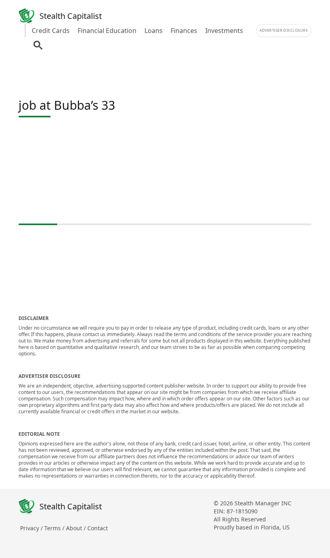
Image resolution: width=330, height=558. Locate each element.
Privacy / (32, 528)
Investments (224, 30)
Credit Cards (51, 30)
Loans (153, 30)
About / (76, 528)
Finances (184, 30)
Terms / (55, 528)
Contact (97, 528)
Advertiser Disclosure (284, 30)
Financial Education (107, 30)
